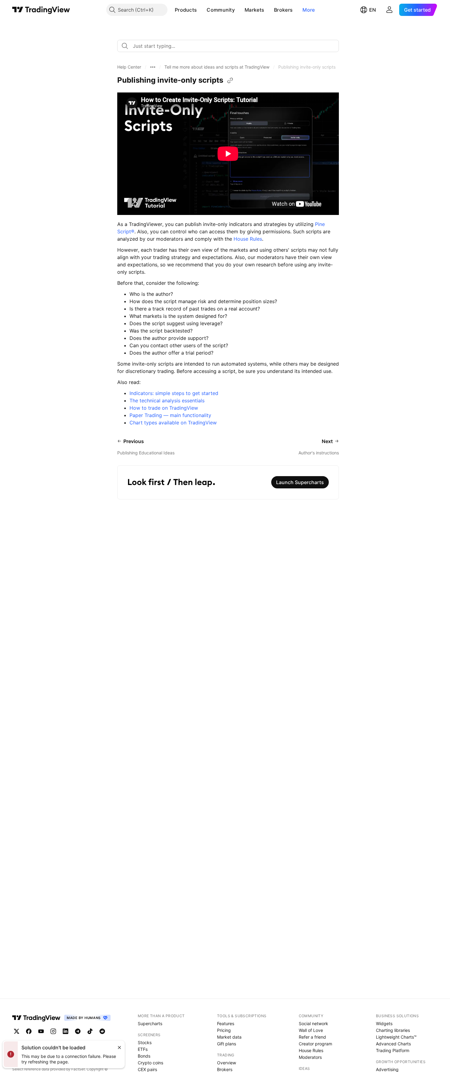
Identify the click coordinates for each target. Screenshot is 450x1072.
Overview (226, 1062)
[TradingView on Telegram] (77, 1031)
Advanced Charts (393, 1043)
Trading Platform (392, 1050)
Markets (254, 10)
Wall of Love (311, 1030)
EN (372, 10)
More (308, 10)
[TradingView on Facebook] (28, 1031)
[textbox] (230, 46)
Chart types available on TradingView (173, 422)
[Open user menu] (389, 10)
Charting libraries (393, 1030)
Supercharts (150, 1023)
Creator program (315, 1043)
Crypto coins (150, 1062)
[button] (201, 10)
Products (186, 10)
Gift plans (226, 1043)
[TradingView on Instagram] (53, 1031)
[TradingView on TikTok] (90, 1031)
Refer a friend (312, 1037)
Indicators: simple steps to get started (173, 393)
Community (221, 10)
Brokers (283, 10)
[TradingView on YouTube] (41, 1031)
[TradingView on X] (16, 1031)
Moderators (310, 1057)
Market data (229, 1037)
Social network (313, 1023)
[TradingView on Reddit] (102, 1031)
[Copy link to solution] (230, 80)
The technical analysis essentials (166, 400)
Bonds (144, 1056)
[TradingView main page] (41, 10)
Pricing (224, 1030)
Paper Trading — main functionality (170, 415)
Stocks (145, 1042)
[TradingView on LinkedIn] (65, 1031)
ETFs (143, 1049)
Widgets (384, 1023)
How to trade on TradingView (163, 408)
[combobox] (228, 46)
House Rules (248, 239)
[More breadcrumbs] (153, 67)
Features (225, 1023)
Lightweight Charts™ (396, 1037)
